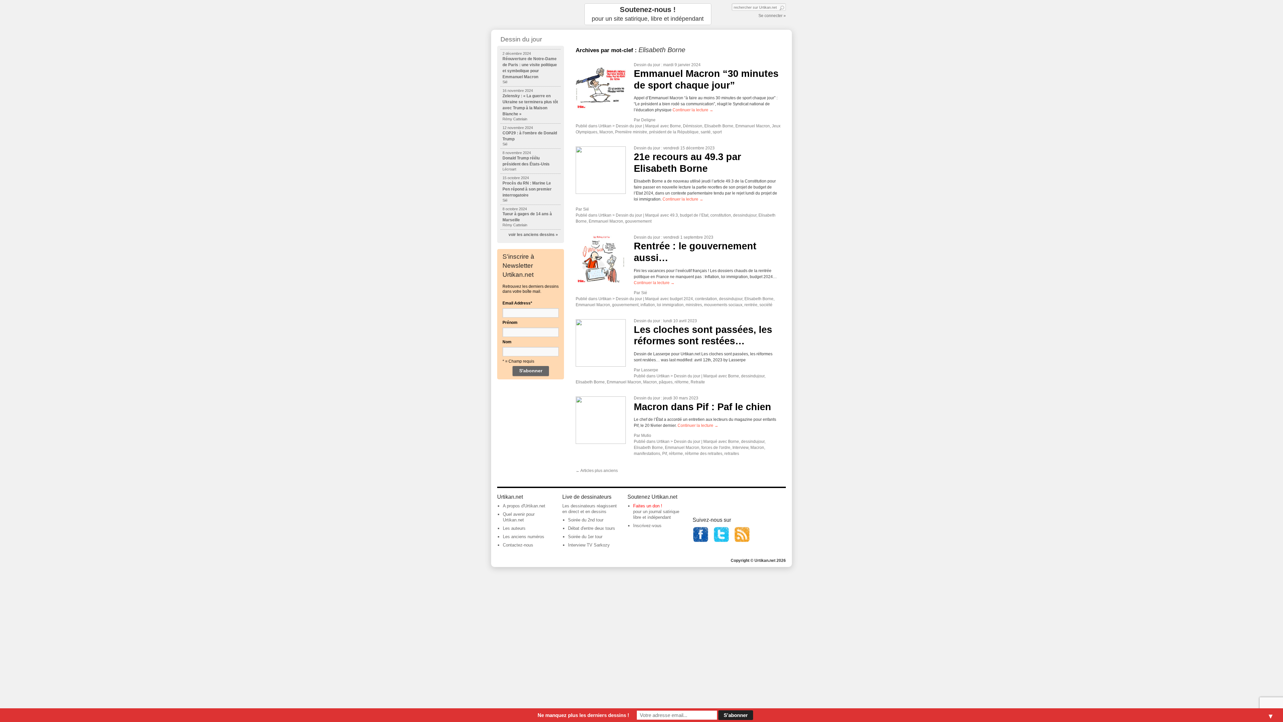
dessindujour (744, 215)
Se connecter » (772, 15)
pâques (666, 382)
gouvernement (638, 221)
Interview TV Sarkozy (589, 545)
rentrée (750, 305)
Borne (675, 126)
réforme (682, 382)
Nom (507, 342)
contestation (706, 298)
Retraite (698, 382)
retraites (731, 453)
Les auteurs (514, 528)
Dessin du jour (647, 65)
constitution (720, 215)
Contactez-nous (518, 545)
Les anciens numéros (523, 536)
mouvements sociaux (723, 305)
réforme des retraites (703, 453)
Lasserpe (649, 370)
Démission (692, 126)
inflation (647, 305)
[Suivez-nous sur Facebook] (701, 541)
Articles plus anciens (597, 470)
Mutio (646, 435)
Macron (606, 132)
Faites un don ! (647, 505)
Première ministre (631, 132)
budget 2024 (681, 298)
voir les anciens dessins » (533, 234)
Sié (586, 209)
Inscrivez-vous (647, 525)
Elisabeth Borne (718, 126)
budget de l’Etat (694, 215)
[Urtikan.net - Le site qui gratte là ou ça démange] (530, 14)
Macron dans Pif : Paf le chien (702, 406)
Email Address (517, 303)
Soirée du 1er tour (585, 536)
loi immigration (670, 305)
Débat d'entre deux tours (591, 528)
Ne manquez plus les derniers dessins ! (583, 715)
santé (706, 132)
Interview (740, 447)
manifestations (647, 453)
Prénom (510, 322)
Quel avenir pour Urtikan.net (519, 517)
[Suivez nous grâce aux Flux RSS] (742, 541)
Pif (664, 453)
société (765, 305)
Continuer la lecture (693, 110)
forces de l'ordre (715, 447)
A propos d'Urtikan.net (524, 505)
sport (717, 132)
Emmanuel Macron (752, 126)
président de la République (674, 132)
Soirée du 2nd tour (585, 519)
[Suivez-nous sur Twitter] (721, 541)
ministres (694, 305)
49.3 (674, 215)
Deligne (648, 120)
